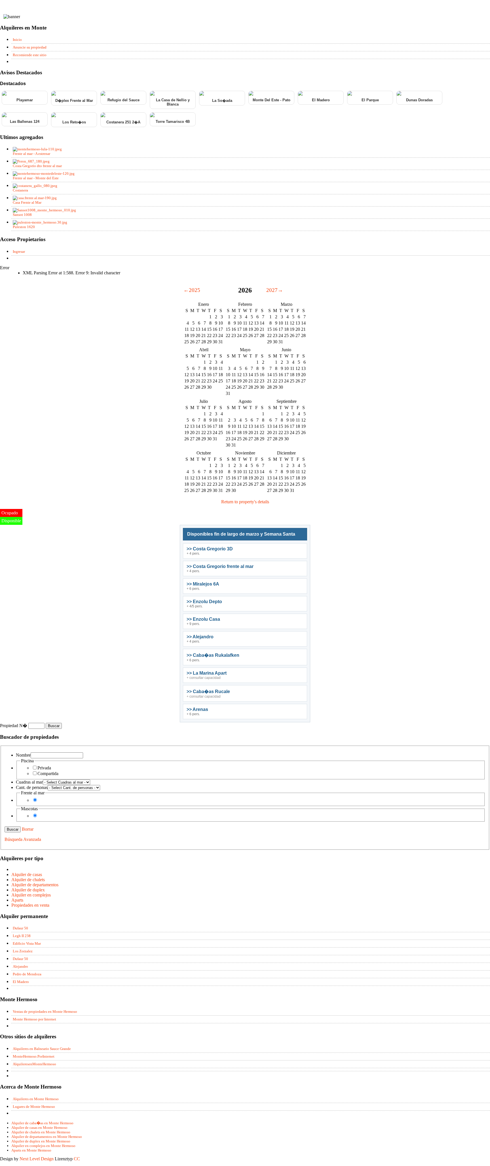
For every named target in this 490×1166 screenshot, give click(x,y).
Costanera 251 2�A (123, 122)
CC (77, 1158)
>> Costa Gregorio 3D (210, 548)
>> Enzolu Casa (203, 619)
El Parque (370, 100)
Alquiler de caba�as (42, 1123)
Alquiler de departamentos (34, 884)
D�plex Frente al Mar (74, 100)
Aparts (17, 900)
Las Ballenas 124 (24, 121)
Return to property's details (245, 501)
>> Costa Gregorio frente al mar (220, 566)
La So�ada (222, 100)
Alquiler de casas (26, 874)
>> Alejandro (200, 636)
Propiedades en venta (30, 905)
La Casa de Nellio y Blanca (173, 102)
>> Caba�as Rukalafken (213, 655)
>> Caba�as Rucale (208, 691)
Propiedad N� (14, 725)
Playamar (24, 100)
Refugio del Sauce (123, 100)
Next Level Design (37, 1158)
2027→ (274, 290)
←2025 (191, 290)
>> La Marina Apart (207, 673)
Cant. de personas (32, 787)
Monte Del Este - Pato (271, 100)
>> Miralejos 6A (203, 584)
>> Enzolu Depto (204, 601)
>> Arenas (197, 709)
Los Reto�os (74, 122)
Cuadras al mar (29, 782)
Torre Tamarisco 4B (173, 121)
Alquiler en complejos (31, 895)
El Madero (321, 100)
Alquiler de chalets (28, 879)
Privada (44, 767)
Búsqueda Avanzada (23, 839)
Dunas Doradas (419, 100)
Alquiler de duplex (28, 889)
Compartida (47, 773)
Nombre (23, 755)
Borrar (27, 829)
